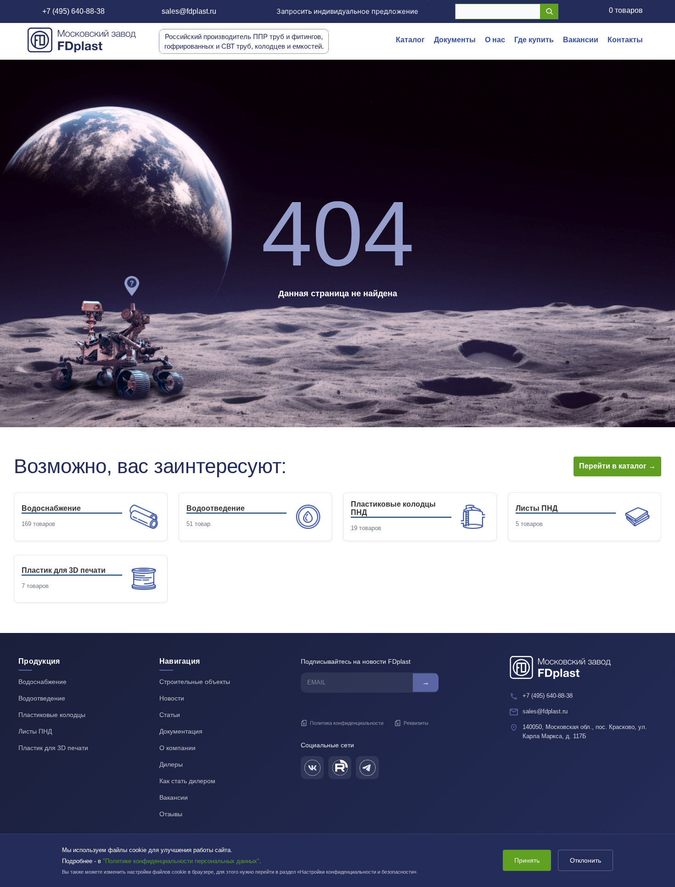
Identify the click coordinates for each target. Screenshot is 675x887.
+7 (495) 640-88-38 (73, 11)
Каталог (410, 40)
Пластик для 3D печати (53, 747)
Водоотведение (41, 698)
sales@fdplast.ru (189, 11)
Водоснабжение (42, 681)
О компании (177, 747)
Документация (180, 731)
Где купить (534, 40)
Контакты (625, 40)
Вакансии (580, 40)
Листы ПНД (35, 731)
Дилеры (171, 764)
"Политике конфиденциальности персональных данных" (181, 861)
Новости (171, 698)
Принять (527, 860)
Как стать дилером (187, 781)
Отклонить (585, 860)
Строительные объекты (194, 681)
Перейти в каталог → (617, 466)
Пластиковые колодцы (51, 714)
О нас (495, 40)
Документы (455, 40)
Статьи (169, 714)
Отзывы (170, 814)
